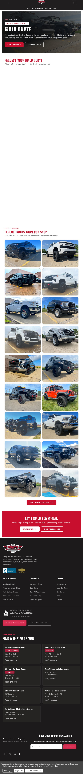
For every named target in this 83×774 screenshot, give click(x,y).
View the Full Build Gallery (41, 502)
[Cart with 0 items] (74, 3)
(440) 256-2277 (51, 700)
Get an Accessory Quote (39, 623)
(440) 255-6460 (25, 616)
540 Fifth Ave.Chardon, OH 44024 (12, 677)
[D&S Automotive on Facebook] (5, 754)
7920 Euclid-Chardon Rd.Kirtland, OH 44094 (53, 695)
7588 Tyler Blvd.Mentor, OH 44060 (11, 655)
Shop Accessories (52, 529)
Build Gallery (34, 588)
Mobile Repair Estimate (11, 596)
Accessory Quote (36, 584)
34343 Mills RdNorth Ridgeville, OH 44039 (14, 713)
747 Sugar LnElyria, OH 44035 (11, 695)
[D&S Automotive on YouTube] (15, 754)
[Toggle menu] (6, 1)
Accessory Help (35, 596)
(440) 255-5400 (51, 678)
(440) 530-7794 (51, 660)
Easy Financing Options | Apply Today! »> (41, 8)
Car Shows (61, 592)
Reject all (19, 770)
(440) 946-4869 (21, 613)
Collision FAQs (8, 599)
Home (6, 19)
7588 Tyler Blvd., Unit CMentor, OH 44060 (53, 655)
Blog (58, 596)
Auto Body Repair (9, 584)
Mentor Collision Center (15, 647)
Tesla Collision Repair (10, 592)
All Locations (61, 584)
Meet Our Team (62, 588)
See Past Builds (34, 45)
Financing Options (36, 599)
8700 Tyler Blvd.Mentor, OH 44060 (51, 673)
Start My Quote (14, 44)
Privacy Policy (52, 766)
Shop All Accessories (37, 592)
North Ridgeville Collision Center (19, 709)
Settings (7, 770)
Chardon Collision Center (16, 669)
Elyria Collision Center (14, 691)
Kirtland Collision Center (55, 691)
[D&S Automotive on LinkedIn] (20, 754)
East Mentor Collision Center (57, 669)
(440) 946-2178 (11, 660)
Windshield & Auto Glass (11, 588)
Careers (59, 599)
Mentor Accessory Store (55, 647)
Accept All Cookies (34, 770)
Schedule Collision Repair (15, 623)
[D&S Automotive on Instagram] (10, 754)
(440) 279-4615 (11, 682)
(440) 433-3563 (11, 718)
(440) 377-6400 (11, 700)
